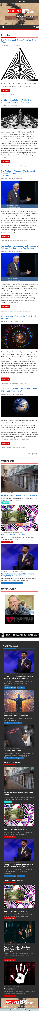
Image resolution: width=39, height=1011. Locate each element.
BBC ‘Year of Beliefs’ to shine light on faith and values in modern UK (19, 390)
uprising (26, 383)
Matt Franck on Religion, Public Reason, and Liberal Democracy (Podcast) (17, 101)
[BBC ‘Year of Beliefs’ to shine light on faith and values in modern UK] (19, 406)
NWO (12, 95)
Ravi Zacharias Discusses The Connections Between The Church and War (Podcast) (19, 247)
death (11, 311)
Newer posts (32, 454)
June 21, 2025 (6, 493)
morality (16, 166)
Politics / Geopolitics (12, 447)
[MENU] (37, 27)
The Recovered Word (7, 541)
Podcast (4, 166)
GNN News (5, 95)
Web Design (11, 1010)
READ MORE (5, 90)
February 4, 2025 (7, 532)
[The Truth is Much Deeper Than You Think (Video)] (19, 64)
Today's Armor (18, 583)
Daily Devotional (8, 722)
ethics (11, 166)
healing (16, 383)
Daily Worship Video (9, 758)
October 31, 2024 (7, 571)
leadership (16, 240)
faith (11, 240)
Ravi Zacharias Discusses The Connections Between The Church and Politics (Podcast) (19, 173)
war (29, 311)
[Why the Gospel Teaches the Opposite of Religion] (19, 336)
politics (21, 166)
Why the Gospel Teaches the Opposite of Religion (18, 317)
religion (17, 95)
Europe (4, 447)
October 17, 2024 (10, 986)
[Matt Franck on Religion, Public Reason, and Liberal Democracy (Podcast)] (19, 118)
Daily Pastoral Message (7, 583)
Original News (5, 502)
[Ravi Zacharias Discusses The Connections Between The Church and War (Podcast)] (19, 267)
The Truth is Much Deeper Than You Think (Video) (19, 41)
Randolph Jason (17, 45)
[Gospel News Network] (2, 26)
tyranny (22, 95)
